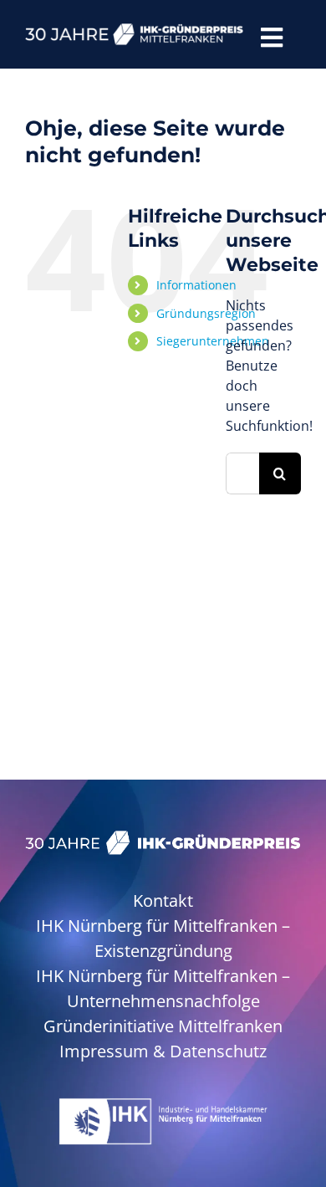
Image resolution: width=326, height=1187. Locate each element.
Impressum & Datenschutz (163, 1051)
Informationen (196, 285)
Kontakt (163, 900)
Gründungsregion (206, 313)
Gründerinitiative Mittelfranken (163, 1026)
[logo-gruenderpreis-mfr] (134, 30)
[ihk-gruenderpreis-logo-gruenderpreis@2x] (163, 837)
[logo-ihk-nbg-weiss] (163, 1104)
